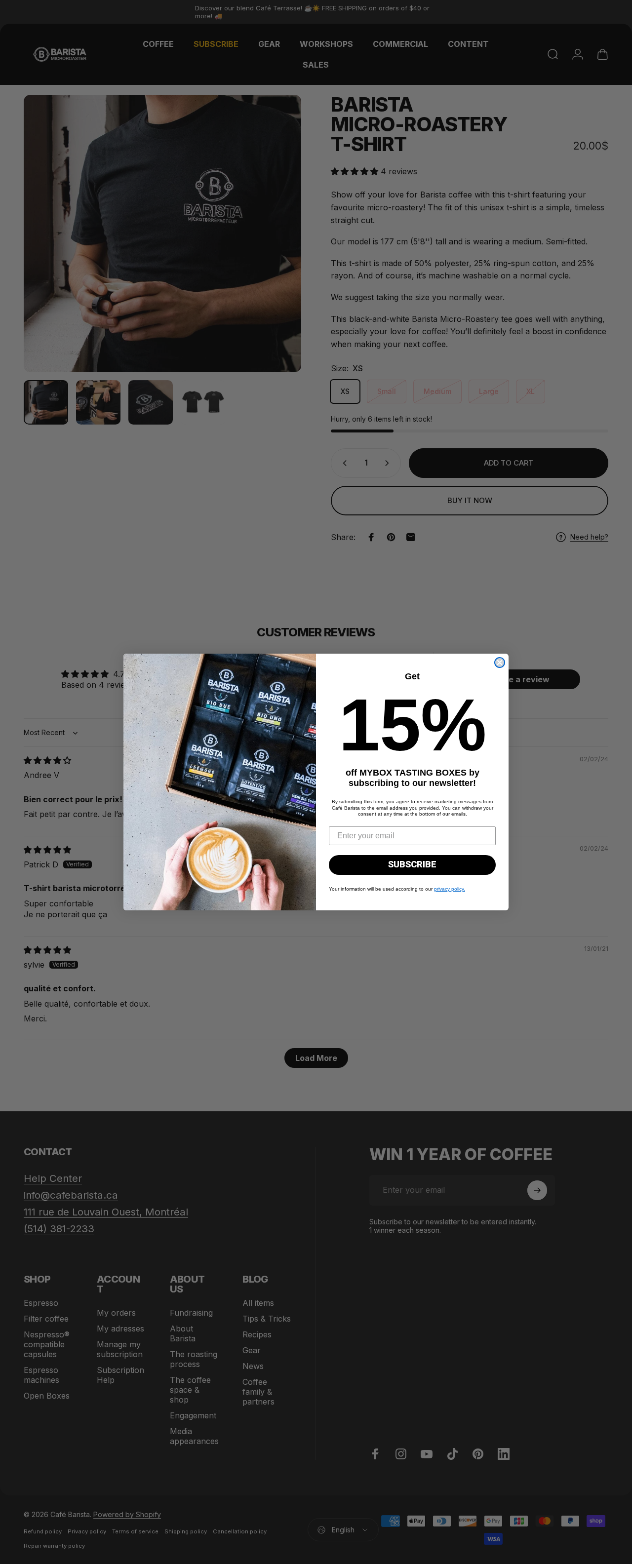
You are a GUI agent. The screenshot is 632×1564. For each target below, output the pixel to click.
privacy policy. (449, 889)
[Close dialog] (500, 662)
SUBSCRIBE (412, 864)
